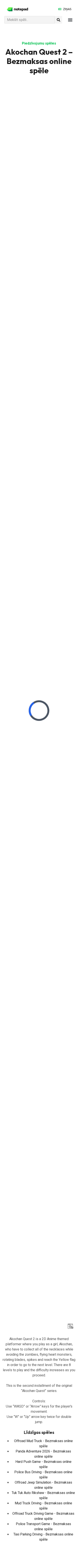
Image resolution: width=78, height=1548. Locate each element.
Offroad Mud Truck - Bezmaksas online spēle (43, 1443)
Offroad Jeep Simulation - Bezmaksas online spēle (43, 1485)
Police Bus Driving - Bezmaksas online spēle (43, 1475)
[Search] (58, 20)
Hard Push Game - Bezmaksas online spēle (43, 1464)
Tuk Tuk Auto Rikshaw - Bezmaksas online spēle (43, 1495)
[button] (70, 19)
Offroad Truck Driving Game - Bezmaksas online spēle (43, 1516)
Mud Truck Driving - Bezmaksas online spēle (43, 1506)
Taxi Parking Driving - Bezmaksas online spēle (43, 1537)
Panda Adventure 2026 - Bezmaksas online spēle (43, 1454)
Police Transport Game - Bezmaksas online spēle (43, 1526)
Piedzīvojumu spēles (39, 43)
